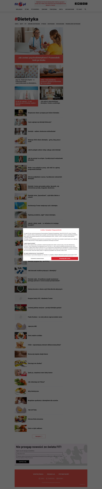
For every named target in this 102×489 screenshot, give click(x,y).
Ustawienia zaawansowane (37, 258)
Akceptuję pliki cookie (64, 258)
